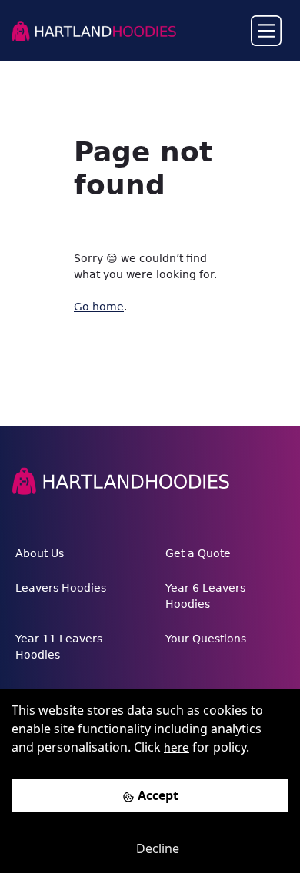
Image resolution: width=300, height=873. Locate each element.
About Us (39, 553)
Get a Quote (198, 553)
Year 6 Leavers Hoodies (205, 596)
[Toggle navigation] (266, 30)
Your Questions (205, 638)
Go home (99, 306)
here (176, 748)
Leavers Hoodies (60, 588)
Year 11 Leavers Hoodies (58, 646)
